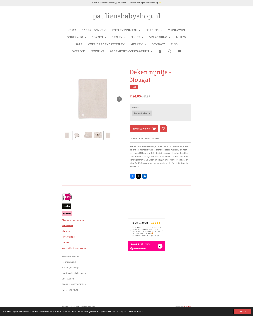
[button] (66, 135)
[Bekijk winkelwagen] (179, 51)
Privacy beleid (68, 237)
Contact (65, 242)
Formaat (136, 108)
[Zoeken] (169, 51)
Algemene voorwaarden (73, 220)
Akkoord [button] (242, 312)
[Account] (160, 51)
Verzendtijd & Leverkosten (74, 248)
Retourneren (67, 226)
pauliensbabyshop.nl (126, 15)
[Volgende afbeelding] (119, 99)
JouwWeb (187, 307)
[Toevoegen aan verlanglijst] (163, 128)
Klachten (66, 231)
